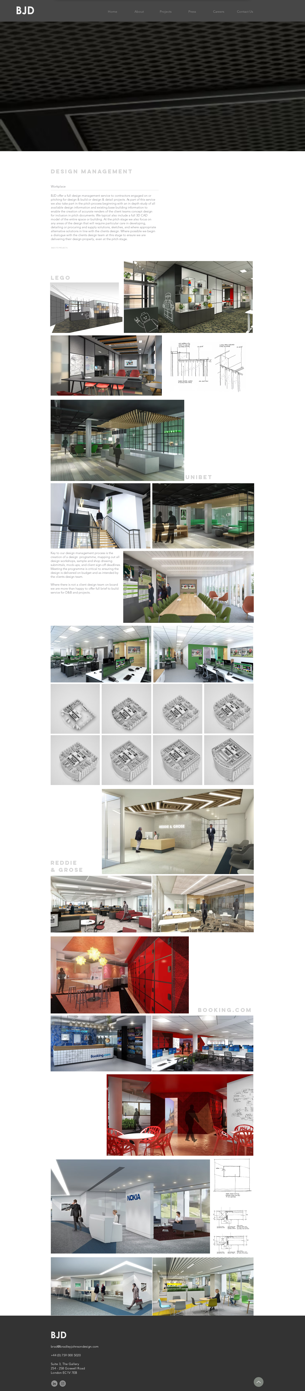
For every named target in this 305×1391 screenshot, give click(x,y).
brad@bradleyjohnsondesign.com (75, 1346)
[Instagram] (63, 1383)
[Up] (259, 1382)
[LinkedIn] (54, 1383)
